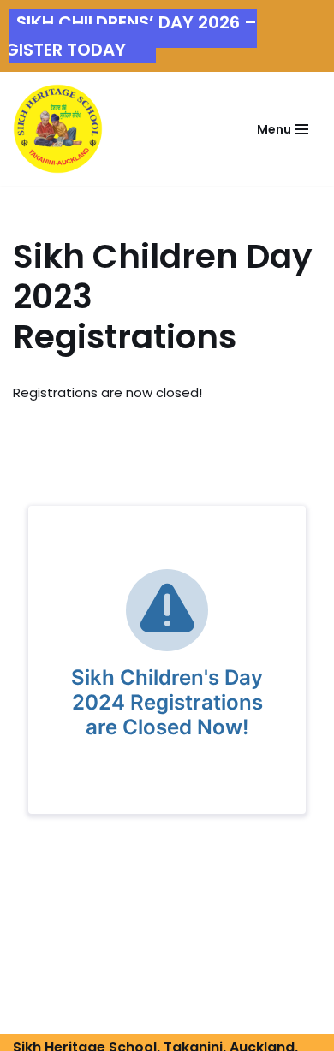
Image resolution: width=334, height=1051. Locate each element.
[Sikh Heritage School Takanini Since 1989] (58, 129)
